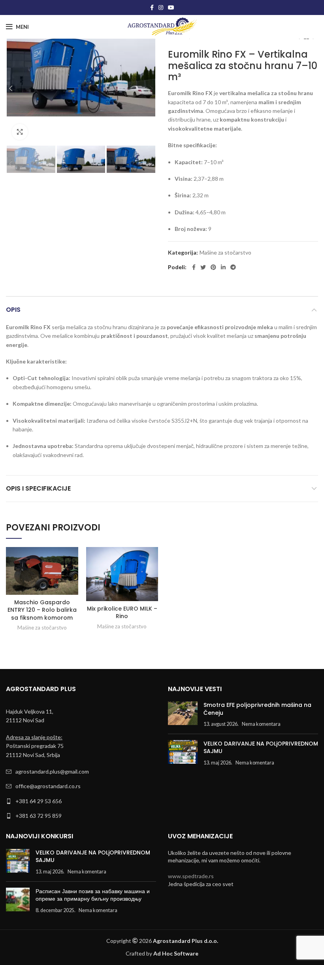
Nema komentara (261, 724)
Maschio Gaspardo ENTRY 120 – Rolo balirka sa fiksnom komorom (42, 610)
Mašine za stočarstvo (225, 252)
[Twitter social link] (203, 267)
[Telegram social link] (233, 267)
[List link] (81, 771)
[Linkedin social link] (223, 267)
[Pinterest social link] (213, 267)
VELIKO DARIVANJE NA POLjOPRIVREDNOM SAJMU (260, 747)
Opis (13, 309)
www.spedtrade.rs (191, 876)
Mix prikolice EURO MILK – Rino (122, 612)
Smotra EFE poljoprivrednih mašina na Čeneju (257, 709)
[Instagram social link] (161, 7)
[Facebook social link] (152, 7)
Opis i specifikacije (38, 488)
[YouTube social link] (171, 7)
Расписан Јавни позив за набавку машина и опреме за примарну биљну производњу (93, 895)
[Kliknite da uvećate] (20, 132)
